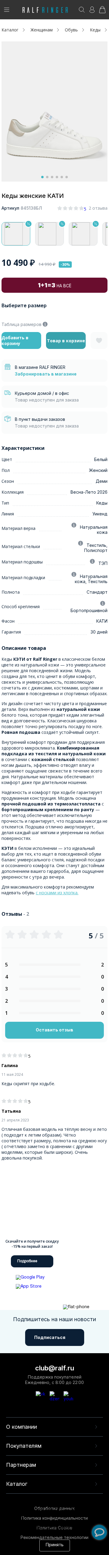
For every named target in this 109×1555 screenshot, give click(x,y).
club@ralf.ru (54, 1368)
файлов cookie (40, 1522)
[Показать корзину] (102, 11)
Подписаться (49, 1337)
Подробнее (27, 1261)
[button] (42, 177)
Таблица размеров (21, 324)
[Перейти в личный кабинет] (92, 11)
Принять (55, 1545)
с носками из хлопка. (57, 892)
